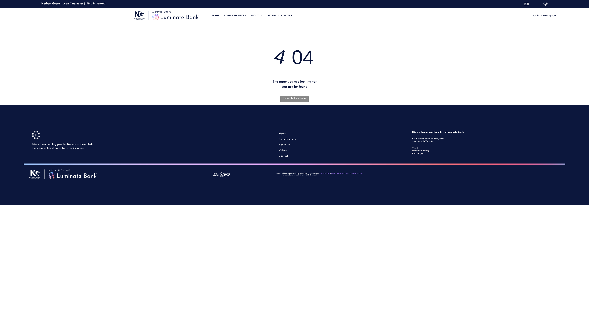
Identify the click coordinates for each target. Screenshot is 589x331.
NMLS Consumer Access (353, 173)
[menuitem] (216, 15)
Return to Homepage (294, 98)
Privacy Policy (325, 173)
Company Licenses (337, 173)
